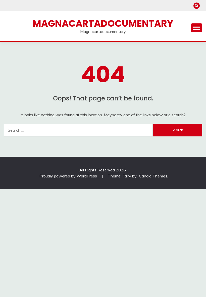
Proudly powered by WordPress (68, 175)
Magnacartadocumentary (103, 23)
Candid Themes (153, 175)
